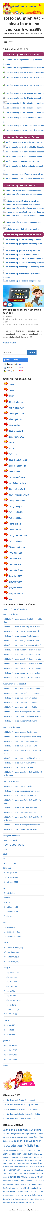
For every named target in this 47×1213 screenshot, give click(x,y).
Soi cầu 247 (40, 1192)
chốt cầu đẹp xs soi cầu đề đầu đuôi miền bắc (22, 693)
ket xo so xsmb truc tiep (16, 1157)
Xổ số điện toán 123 (17, 466)
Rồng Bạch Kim (13, 1170)
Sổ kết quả (7, 868)
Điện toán (6, 922)
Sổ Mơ (5, 1066)
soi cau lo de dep (27, 1170)
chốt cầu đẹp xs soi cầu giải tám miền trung (21, 741)
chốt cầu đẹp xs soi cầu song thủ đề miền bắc (22, 712)
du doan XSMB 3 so (26, 1146)
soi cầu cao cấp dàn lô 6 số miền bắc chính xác (25, 130)
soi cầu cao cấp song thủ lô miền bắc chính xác (25, 72)
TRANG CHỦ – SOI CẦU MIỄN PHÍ (15, 610)
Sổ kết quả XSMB (16, 408)
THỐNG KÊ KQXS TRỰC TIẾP (14, 845)
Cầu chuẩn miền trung (11, 727)
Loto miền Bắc (15, 558)
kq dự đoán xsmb (18, 1160)
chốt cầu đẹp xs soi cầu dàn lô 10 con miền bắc (22, 668)
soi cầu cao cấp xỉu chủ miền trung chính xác (23, 240)
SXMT (5, 859)
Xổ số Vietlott (9, 893)
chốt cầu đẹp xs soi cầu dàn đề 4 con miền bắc (22, 650)
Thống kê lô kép (16, 518)
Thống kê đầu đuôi (17, 500)
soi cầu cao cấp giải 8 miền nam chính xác (22, 201)
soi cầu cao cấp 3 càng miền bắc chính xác (22, 161)
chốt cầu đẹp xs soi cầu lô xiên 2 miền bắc (20, 698)
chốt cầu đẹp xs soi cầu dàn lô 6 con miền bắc (22, 677)
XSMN (11, 390)
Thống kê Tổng (15, 541)
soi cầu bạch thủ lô (8, 1195)
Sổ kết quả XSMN (16, 414)
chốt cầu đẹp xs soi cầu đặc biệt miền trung (21, 767)
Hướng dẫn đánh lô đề (11, 836)
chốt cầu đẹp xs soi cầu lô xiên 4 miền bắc (20, 707)
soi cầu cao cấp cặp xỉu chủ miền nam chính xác (25, 208)
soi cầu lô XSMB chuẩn (20, 1199)
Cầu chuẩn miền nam (11, 781)
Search (32, 352)
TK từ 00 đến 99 (15, 553)
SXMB (5, 850)
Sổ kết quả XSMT (16, 419)
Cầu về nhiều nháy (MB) (19, 495)
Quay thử (6, 1041)
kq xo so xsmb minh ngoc (16, 1163)
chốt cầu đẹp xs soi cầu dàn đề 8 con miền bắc (22, 659)
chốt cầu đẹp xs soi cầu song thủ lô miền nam (22, 825)
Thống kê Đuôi (15, 530)
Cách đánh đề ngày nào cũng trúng (15, 1134)
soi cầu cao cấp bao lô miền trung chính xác (23, 255)
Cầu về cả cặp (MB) (17, 489)
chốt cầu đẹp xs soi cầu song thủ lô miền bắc (21, 721)
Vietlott (5, 888)
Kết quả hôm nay (16, 402)
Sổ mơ (11, 599)
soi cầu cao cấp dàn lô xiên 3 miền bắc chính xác (25, 152)
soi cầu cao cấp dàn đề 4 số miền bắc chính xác (25, 103)
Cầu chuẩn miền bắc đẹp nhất (29, 324)
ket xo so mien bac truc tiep (23, 1154)
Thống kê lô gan (16, 506)
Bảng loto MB (9, 1034)
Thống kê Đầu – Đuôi (18, 535)
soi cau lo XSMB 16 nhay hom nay (20, 1181)
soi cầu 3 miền (32, 1192)
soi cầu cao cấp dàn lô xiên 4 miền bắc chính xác (25, 157)
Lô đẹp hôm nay (15, 1166)
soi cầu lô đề (32, 1199)
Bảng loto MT (9, 1025)
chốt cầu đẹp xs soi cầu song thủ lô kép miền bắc (23, 716)
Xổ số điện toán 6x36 (18, 460)
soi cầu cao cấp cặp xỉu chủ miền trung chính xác (25, 259)
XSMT (11, 396)
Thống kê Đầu (15, 524)
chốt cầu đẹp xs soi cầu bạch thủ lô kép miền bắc (23, 636)
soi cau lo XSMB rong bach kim (29, 1188)
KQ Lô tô (6, 1020)
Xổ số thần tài (14, 472)
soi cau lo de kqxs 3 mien (19, 1173)
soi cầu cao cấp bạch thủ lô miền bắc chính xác (25, 68)
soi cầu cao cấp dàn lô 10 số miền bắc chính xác (25, 174)
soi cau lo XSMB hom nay (23, 1184)
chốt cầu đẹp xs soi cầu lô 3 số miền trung (20, 746)
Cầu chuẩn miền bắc (12, 324)
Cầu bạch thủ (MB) (17, 477)
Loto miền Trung (16, 570)
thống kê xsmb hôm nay (17, 1202)
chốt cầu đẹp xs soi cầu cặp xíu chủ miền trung (22, 737)
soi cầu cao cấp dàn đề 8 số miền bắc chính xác (25, 113)
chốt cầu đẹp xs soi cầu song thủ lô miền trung (22, 758)
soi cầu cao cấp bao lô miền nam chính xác (23, 205)
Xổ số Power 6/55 (16, 437)
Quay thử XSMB (15, 576)
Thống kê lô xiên (16, 512)
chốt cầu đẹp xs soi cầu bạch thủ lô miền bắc (21, 641)
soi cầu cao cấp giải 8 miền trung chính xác (23, 251)
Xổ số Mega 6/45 (16, 431)
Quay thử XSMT (15, 588)
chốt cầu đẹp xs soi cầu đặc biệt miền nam (20, 795)
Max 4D (12, 448)
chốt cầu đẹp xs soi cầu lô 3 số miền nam (20, 812)
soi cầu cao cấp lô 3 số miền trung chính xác (23, 281)
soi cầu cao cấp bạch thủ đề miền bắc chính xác (25, 93)
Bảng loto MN (9, 1030)
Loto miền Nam (15, 564)
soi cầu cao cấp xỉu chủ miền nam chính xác (23, 191)
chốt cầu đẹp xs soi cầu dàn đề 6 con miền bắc (22, 654)
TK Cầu (5, 943)
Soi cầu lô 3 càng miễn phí (21, 1195)
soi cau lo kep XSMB (16, 1177)
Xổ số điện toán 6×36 (12, 936)
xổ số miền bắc (30, 1202)
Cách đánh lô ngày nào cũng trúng (22, 1129)
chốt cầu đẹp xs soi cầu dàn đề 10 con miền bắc (23, 664)
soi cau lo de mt (31, 1173)
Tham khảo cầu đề (10, 840)
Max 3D (12, 442)
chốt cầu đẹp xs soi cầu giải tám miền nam (21, 808)
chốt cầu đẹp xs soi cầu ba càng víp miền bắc (22, 627)
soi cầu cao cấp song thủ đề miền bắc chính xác (25, 98)
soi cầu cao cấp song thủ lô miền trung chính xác (25, 263)
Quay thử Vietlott (16, 593)
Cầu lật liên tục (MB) (17, 483)
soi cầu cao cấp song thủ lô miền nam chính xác (25, 212)
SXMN (5, 854)
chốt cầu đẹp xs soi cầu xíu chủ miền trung (20, 763)
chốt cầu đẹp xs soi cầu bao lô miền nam (20, 786)
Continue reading (9, 343)
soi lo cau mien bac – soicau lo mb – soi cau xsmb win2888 (23, 23)
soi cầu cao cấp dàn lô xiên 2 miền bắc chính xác (25, 147)
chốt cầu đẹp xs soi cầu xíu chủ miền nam (20, 829)
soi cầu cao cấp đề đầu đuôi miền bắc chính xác (25, 179)
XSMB (11, 384)
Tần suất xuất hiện (17, 547)
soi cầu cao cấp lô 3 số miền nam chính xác (23, 229)
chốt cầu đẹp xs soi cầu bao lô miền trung (20, 732)
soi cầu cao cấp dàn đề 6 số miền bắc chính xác (25, 108)
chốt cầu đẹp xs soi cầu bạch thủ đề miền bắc (22, 631)
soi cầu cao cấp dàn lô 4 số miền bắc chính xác (25, 126)
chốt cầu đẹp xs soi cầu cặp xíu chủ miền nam (22, 791)
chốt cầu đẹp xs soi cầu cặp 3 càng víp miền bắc (23, 645)
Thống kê (13, 454)
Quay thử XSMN (15, 582)
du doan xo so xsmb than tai (13, 1137)
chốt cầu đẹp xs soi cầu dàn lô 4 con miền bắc (22, 673)
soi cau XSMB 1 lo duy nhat (15, 1191)
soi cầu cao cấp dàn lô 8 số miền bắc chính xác (24, 142)
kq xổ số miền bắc (33, 1163)
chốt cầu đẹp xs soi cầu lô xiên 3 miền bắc (20, 702)
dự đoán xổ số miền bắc (23, 1150)
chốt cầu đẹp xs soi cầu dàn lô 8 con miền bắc (22, 689)
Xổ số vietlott (14, 425)
